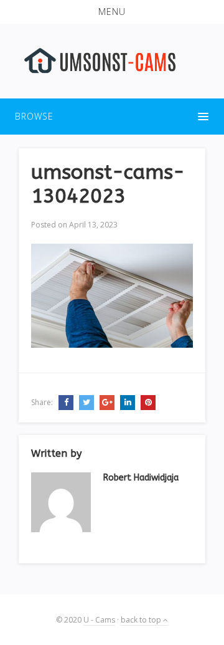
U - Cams (99, 619)
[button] (112, 12)
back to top (142, 619)
